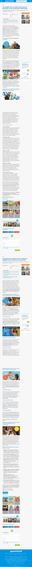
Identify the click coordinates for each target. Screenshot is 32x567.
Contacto (10, 554)
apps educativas (13, 476)
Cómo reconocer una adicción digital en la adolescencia (17, 511)
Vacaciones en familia (11, 497)
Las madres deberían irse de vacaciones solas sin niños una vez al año (5, 501)
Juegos (18, 194)
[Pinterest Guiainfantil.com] (23, 78)
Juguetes (13, 228)
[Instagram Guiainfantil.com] (25, 78)
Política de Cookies (5, 248)
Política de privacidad (18, 553)
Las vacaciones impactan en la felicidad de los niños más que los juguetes (11, 501)
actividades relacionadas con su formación (10, 313)
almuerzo (5, 466)
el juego (8, 118)
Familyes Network (10, 563)
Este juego (9, 141)
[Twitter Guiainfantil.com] (27, 78)
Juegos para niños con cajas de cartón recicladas (10, 221)
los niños (17, 321)
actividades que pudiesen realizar (8, 82)
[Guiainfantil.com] (9, 1)
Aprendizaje (10, 228)
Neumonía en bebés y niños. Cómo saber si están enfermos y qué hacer (23, 16)
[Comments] (10, 16)
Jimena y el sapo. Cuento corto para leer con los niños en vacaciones (11, 206)
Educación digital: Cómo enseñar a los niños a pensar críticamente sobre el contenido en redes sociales (11, 509)
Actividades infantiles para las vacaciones (5, 216)
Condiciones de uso (15, 247)
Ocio (3, 5)
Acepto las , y (25, 73)
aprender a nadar (10, 392)
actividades (13, 385)
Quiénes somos (7, 553)
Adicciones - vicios (16, 508)
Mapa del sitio (21, 554)
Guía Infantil (16, 563)
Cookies (12, 553)
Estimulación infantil (5, 228)
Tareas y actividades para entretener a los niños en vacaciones (11, 215)
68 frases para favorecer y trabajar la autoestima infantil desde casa (28, 16)
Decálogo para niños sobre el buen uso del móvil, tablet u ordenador (5, 511)
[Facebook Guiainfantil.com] (21, 78)
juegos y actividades (6, 29)
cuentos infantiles (6, 180)
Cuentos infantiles (10, 202)
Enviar (17, 250)
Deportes (7, 524)
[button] (29, 1)
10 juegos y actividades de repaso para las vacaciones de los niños (17, 215)
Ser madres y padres (5, 497)
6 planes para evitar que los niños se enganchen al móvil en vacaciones (5, 206)
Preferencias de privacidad (9, 247)
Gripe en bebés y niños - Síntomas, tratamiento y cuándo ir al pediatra (28, 20)
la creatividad (10, 128)
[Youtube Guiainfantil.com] (29, 78)
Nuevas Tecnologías (5, 507)
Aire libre (4, 524)
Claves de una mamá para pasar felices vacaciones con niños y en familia (17, 206)
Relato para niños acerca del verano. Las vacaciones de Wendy (17, 502)
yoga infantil (14, 455)
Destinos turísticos (16, 202)
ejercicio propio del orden (7, 344)
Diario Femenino (22, 563)
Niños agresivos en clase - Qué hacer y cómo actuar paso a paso (23, 20)
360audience (18, 565)
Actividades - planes (5, 202)
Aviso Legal (24, 553)
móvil (14, 355)
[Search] (26, 1)
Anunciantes (15, 554)
